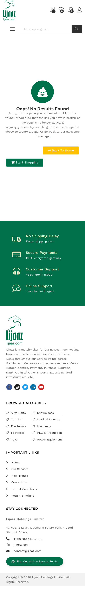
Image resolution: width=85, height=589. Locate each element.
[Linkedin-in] (33, 387)
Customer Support (42, 269)
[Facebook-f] (9, 387)
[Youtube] (41, 387)
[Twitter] (25, 387)
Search (77, 29)
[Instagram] (17, 387)
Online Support (39, 286)
